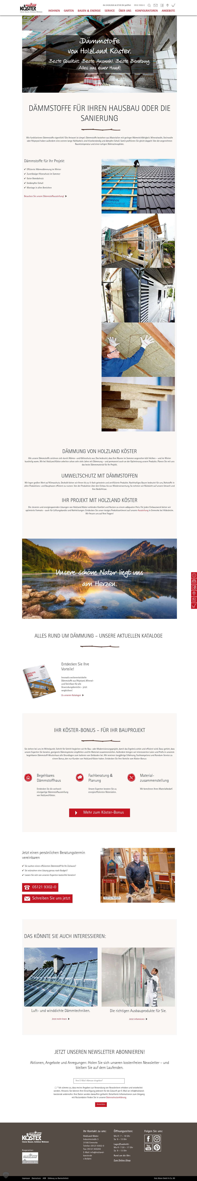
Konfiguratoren (146, 11)
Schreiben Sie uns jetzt (51, 899)
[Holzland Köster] (31, 7)
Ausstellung (143, 510)
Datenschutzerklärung (116, 1098)
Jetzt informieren (137, 1019)
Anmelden (101, 1104)
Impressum (26, 1178)
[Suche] (149, 5)
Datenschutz (36, 1178)
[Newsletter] (194, 581)
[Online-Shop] (173, 5)
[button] (6, 1175)
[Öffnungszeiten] (194, 575)
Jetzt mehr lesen (59, 1019)
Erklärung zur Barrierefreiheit (58, 1178)
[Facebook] (162, 5)
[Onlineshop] (194, 606)
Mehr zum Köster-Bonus (103, 813)
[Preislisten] (194, 600)
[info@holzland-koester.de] (155, 5)
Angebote (168, 11)
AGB (44, 1178)
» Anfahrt (87, 1159)
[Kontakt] (167, 5)
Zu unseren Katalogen (71, 695)
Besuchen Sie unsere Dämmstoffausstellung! (44, 196)
